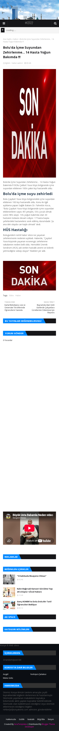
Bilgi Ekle (41, 719)
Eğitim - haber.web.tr (14, 63)
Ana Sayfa (7, 39)
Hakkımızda (11, 719)
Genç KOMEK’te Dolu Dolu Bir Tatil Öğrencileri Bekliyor (34, 603)
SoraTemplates (20, 724)
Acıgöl (5, 674)
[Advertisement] (29, 431)
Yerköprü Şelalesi (38, 674)
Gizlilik (21, 719)
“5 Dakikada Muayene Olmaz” (31, 576)
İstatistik (30, 719)
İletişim (51, 719)
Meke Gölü (8, 678)
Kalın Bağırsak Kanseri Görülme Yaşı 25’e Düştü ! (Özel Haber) (35, 590)
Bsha (11, 295)
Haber (15, 39)
